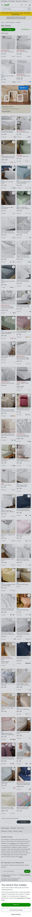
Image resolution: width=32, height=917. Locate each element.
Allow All (16, 905)
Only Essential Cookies (16, 910)
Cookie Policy (20, 898)
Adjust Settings (16, 914)
